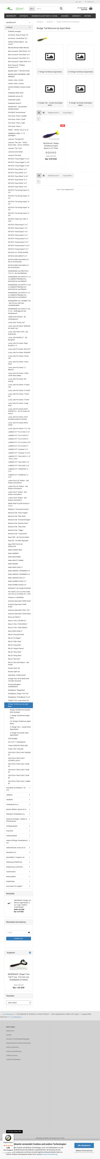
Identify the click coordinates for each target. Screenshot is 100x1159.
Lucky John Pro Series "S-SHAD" (19, 390)
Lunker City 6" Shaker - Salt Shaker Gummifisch (17, 493)
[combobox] (53, 112)
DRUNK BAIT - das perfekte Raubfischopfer (17, 108)
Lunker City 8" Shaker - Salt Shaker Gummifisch (17, 499)
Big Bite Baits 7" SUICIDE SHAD (19, 71)
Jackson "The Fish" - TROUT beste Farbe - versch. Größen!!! (18, 144)
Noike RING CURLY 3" (15, 567)
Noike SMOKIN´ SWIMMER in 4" (19, 574)
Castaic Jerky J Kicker (15, 80)
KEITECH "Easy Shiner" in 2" (17, 169)
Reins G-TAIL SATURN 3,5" (17, 621)
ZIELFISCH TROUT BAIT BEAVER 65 (19, 754)
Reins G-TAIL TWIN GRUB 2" (18, 624)
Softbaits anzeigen (14, 31)
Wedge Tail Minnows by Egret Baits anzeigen (20, 711)
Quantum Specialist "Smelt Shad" (19, 614)
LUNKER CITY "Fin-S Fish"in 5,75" (19, 442)
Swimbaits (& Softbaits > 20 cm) (44, 16)
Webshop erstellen (42, 1138)
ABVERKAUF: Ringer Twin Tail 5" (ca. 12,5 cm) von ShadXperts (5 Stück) (19, 977)
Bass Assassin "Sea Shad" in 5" (19, 55)
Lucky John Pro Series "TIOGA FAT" (18, 395)
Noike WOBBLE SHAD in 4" (17, 585)
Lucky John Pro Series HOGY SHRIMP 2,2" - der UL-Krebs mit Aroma (19, 411)
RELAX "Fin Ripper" (14, 638)
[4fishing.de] (15, 8)
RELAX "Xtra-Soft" (14, 659)
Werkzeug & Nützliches (14, 862)
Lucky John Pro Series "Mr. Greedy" (17, 380)
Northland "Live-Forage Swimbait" (19, 588)
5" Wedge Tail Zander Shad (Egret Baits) (19, 734)
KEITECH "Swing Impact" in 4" (18, 249)
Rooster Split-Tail (14, 672)
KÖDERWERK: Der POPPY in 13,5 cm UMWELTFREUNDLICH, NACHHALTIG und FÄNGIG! (19, 287)
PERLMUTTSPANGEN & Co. (15, 814)
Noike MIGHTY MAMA (15, 560)
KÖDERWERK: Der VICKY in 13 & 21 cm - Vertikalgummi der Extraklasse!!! (19, 311)
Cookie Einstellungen (13, 1059)
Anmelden (18, 938)
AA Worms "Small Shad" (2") (17, 38)
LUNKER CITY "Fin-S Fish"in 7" (18, 446)
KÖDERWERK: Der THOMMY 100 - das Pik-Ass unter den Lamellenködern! (19, 303)
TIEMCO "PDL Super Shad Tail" (18, 700)
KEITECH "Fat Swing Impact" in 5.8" (18, 214)
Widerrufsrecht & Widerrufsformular (18, 1043)
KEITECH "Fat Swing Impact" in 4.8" (18, 209)
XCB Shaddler (12, 738)
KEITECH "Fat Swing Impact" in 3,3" (18, 197)
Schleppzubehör (11, 826)
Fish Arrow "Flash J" (15, 126)
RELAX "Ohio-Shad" (14, 652)
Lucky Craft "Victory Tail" (16, 322)
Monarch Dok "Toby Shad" (17, 527)
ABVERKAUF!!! (11, 16)
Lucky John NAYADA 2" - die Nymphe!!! (17, 339)
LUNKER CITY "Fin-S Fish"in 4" (18, 435)
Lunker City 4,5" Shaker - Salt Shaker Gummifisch (18, 487)
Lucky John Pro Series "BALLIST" (19, 349)
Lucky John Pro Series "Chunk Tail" (18, 357)
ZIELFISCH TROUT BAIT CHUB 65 (18, 771)
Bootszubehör (11, 876)
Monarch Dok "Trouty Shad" (17, 534)
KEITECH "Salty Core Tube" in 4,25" (18, 220)
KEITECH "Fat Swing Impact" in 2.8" (18, 191)
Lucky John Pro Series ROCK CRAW (18, 424)
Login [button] (79, 2)
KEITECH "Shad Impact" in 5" (18, 235)
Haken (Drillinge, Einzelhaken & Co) (17, 842)
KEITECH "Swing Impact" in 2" (18, 238)
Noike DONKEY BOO (15, 550)
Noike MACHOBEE (14, 557)
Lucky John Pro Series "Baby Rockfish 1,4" (18, 344)
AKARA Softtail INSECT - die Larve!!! (17, 43)
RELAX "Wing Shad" (14, 655)
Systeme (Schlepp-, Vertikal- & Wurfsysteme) (16, 820)
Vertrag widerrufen (14, 1131)
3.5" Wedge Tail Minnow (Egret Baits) (20, 722)
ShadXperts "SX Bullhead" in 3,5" (19, 697)
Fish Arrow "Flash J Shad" (17, 119)
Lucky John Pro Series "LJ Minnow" (17, 369)
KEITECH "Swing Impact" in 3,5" (19, 245)
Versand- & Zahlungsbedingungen (17, 1039)
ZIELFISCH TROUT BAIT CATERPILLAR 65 (16, 759)
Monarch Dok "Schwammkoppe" (19, 520)
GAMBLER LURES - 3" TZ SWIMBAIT (16, 134)
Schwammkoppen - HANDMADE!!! (14, 685)
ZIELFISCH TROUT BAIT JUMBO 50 (19, 782)
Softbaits (24, 16)
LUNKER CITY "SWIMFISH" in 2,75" (18, 470)
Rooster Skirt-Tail (14, 668)
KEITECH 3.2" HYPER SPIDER (18, 252)
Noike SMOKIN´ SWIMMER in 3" (19, 571)
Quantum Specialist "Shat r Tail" (19, 610)
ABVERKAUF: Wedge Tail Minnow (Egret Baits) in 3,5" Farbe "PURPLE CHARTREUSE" (51, 145)
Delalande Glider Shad (15, 93)
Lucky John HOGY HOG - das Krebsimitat (18, 333)
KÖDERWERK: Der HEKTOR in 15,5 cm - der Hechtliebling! (18, 272)
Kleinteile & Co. (11, 852)
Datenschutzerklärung (49, 1154)
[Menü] (12, 1135)
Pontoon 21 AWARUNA (16, 597)
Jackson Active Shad (15, 152)
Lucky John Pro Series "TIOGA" (18, 400)
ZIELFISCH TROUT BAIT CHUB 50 (18, 765)
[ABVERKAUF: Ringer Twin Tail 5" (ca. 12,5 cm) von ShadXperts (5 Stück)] (19, 963)
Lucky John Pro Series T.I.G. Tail (19, 428)
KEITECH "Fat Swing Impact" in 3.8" (18, 203)
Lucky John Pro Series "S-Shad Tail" (18, 386)
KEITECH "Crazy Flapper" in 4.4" (18, 166)
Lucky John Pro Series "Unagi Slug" (18, 404)
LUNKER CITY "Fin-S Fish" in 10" (19, 432)
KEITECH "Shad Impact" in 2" (18, 225)
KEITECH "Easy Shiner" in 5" (17, 183)
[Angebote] (30, 952)
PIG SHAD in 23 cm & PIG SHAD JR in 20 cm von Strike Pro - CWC (19, 593)
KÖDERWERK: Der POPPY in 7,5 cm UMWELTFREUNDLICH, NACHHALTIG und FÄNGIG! (19, 295)
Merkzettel (90, 2)
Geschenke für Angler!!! (14, 886)
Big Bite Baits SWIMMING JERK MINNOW (19, 75)
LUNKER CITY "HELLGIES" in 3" (18, 462)
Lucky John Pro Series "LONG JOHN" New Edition (18, 374)
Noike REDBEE (13, 564)
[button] (39, 112)
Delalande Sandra (14, 100)
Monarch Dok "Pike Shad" (17, 516)
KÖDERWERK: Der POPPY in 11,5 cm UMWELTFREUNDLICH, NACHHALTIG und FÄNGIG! (19, 279)
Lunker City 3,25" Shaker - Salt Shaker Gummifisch (18, 482)
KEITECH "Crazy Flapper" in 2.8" (18, 162)
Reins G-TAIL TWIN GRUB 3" (18, 627)
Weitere (87, 16)
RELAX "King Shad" (14, 645)
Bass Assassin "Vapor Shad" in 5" (19, 61)
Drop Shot (9, 831)
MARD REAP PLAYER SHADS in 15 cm (19, 505)
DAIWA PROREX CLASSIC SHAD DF (19, 88)
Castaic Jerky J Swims (16, 83)
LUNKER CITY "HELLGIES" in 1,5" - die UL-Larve (19, 457)
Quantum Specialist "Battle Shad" (19, 601)
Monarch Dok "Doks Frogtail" (18, 513)
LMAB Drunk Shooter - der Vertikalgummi (17, 318)
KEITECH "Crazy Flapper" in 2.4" (18, 159)
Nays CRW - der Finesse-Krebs (18, 537)
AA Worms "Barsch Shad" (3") (18, 35)
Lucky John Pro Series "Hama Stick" (18, 363)
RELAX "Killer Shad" (14, 641)
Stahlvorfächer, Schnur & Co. (16, 848)
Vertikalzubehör (11, 836)
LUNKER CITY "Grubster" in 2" (18, 449)
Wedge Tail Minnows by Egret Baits (18, 705)
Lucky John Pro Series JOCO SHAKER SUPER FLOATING (18, 418)
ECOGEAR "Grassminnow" (17, 112)
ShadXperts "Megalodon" (16, 690)
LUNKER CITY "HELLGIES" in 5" (18, 465)
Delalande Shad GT (14, 103)
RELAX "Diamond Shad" (16, 634)
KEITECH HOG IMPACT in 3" (17, 256)
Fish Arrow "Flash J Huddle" (17, 116)
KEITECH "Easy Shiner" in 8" (17, 187)
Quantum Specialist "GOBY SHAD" (17, 605)
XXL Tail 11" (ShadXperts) (17, 742)
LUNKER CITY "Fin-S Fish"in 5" (18, 439)
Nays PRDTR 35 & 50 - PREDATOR (15, 545)
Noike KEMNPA (13, 553)
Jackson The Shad (14, 155)
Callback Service (12, 1055)
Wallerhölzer (10, 881)
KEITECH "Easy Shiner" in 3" (17, 173)
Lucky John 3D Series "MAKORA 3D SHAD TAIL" (19, 327)
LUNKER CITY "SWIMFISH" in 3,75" (18, 476)
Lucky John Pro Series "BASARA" (19, 352)
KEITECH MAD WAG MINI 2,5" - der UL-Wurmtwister (19, 261)
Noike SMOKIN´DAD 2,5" (16, 578)
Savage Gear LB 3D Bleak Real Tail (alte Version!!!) (18, 680)
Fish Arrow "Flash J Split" (16, 123)
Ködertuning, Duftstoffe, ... (15, 867)
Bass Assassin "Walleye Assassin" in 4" (16, 66)
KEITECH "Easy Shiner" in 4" (17, 180)
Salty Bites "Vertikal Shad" (17, 675)
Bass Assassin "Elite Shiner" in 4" (19, 51)
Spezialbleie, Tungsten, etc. (15, 857)
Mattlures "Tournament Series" (18, 509)
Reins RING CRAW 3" (15, 631)
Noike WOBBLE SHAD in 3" (17, 581)
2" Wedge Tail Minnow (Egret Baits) (20, 717)
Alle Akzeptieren (84, 1145)
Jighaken (64, 16)
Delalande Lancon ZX (15, 96)
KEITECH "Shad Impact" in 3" (18, 228)
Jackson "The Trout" (15, 148)
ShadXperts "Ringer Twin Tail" (18, 693)
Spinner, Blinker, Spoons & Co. (16, 809)
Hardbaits (76, 16)
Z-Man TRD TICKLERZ (15, 749)
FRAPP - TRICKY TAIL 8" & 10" (18, 130)
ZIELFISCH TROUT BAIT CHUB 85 (18, 776)
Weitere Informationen (84, 1151)
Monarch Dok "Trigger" (16, 530)
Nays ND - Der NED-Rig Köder (18, 541)
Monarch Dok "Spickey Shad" (18, 523)
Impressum (10, 1031)
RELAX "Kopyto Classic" (16, 648)
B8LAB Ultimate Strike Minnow (18, 48)
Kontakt (8, 1035)
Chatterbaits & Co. (12, 804)
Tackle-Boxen (11, 872)
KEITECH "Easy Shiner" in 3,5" (18, 176)
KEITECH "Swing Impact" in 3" (18, 242)
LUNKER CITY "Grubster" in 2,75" (19, 453)
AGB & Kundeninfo (12, 1047)
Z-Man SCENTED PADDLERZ (18, 745)
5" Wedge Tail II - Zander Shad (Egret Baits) (20, 728)
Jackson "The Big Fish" (16, 139)
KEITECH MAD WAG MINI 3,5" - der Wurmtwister (19, 266)
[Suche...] (61, 8)
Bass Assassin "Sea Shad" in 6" (19, 58)
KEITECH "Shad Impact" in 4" (18, 232)
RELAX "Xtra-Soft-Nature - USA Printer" (18, 664)
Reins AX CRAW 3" (14, 617)
